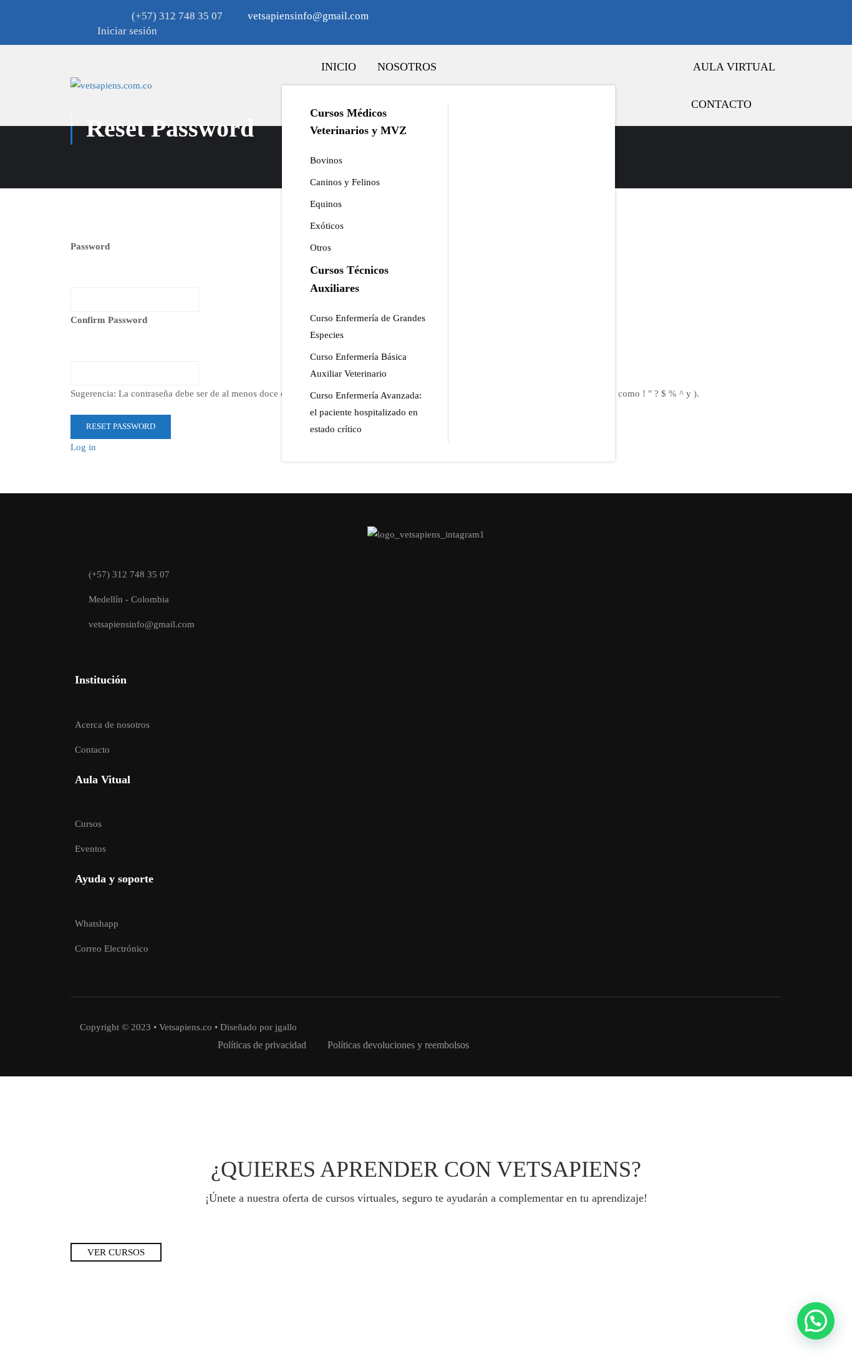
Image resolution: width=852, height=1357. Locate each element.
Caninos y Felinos (345, 182)
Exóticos (327, 226)
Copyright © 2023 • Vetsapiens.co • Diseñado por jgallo (188, 1027)
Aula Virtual (734, 66)
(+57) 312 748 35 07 (177, 16)
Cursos (88, 824)
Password (90, 246)
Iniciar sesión (127, 31)
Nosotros (407, 66)
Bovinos (326, 160)
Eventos (90, 849)
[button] (816, 1321)
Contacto (721, 104)
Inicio (338, 66)
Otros (320, 248)
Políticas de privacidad (262, 1045)
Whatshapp (97, 924)
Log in (83, 447)
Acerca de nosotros (112, 725)
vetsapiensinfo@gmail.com (142, 624)
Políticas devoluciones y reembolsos (398, 1045)
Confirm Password (108, 320)
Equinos (326, 204)
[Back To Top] (816, 1285)
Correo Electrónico (111, 949)
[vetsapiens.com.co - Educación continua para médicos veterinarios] (157, 85)
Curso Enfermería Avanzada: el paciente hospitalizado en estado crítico (366, 412)
